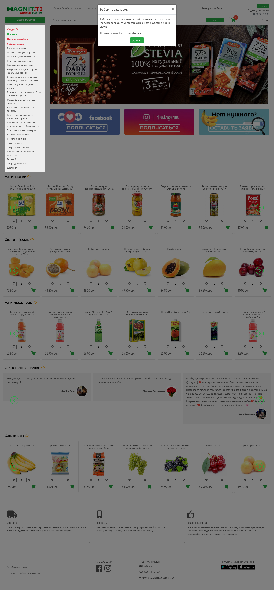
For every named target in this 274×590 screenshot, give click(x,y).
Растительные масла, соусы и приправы (20, 109)
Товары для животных (17, 163)
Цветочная (12, 167)
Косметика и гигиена (16, 138)
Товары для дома (15, 143)
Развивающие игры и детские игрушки (21, 86)
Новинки (12, 34)
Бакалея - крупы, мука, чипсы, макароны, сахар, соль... (20, 117)
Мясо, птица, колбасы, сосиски (21, 56)
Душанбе (137, 40)
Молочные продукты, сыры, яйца (22, 52)
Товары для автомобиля (18, 147)
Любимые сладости (16, 43)
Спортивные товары (16, 48)
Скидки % (12, 29)
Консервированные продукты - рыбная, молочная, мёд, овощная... (23, 124)
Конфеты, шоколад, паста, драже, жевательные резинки (22, 71)
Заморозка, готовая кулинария (21, 130)
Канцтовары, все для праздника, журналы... (22, 153)
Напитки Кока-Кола (17, 39)
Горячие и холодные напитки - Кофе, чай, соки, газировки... (24, 94)
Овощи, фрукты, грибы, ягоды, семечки (21, 101)
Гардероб (11, 159)
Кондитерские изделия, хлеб (20, 65)
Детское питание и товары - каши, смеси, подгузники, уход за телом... (23, 79)
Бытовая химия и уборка (18, 134)
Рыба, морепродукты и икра (20, 61)
